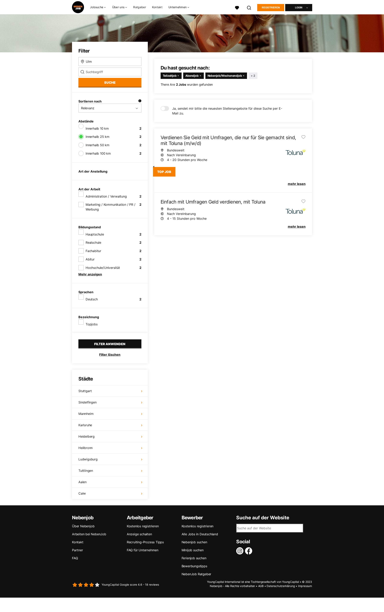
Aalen (82, 482)
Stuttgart (85, 391)
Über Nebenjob (83, 526)
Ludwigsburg (88, 459)
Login (298, 7)
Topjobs (92, 324)
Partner (77, 550)
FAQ (75, 558)
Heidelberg (86, 436)
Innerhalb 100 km (98, 153)
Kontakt (157, 7)
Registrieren (271, 7)
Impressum (305, 586)
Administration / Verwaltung (106, 196)
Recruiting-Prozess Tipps (145, 542)
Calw (82, 493)
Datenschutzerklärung (281, 586)
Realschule (93, 242)
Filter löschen (109, 355)
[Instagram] (240, 550)
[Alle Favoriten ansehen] (237, 7)
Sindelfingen (87, 402)
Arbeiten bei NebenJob (89, 534)
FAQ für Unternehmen (142, 550)
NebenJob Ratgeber (196, 574)
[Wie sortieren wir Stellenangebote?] (139, 101)
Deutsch (92, 299)
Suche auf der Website (262, 518)
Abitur (90, 259)
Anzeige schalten (139, 534)
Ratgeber (139, 7)
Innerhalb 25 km (97, 137)
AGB (261, 586)
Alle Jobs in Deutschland (200, 534)
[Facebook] (249, 550)
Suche (110, 82)
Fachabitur (93, 251)
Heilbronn (85, 448)
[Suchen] (249, 7)
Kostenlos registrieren (143, 526)
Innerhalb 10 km (97, 128)
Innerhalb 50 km (97, 145)
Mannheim (85, 414)
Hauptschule (95, 234)
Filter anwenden (109, 344)
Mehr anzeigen (90, 274)
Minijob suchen (193, 550)
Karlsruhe (85, 425)
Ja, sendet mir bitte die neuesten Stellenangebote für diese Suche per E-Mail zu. (227, 110)
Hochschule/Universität (103, 268)
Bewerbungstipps (194, 566)
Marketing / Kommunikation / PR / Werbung (110, 207)
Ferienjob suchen (194, 558)
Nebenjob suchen (194, 542)
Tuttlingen (85, 471)
